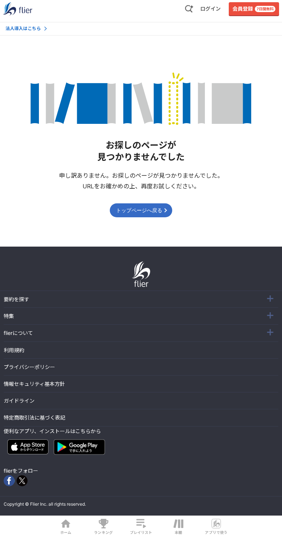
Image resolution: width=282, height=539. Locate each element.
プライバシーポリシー (29, 367)
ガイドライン (19, 401)
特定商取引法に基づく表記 (34, 417)
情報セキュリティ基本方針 (34, 384)
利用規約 (14, 350)
